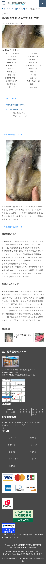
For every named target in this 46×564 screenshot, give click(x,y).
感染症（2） (34, 62)
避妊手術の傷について (16, 105)
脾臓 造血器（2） (34, 81)
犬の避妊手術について (16, 109)
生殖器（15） (12, 72)
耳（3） (34, 75)
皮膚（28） (34, 72)
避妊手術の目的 (19, 113)
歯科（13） (12, 68)
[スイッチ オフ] (43, 3)
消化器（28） (34, 68)
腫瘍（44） (34, 84)
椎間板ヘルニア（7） (34, 65)
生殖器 (6, 13)
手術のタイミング (19, 116)
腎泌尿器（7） (12, 84)
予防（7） (34, 53)
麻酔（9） (34, 87)
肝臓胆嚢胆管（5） (12, 78)
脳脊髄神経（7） (12, 81)
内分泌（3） (12, 56)
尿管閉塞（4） (33, 59)
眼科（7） (12, 75)
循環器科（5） (12, 62)
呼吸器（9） (12, 59)
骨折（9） (12, 87)
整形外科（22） (12, 65)
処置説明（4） (33, 56)
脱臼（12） (34, 78)
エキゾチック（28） (12, 53)
